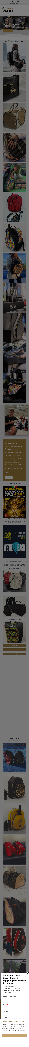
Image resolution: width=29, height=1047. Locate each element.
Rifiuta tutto (14, 1043)
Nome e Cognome (10, 996)
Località (6, 1011)
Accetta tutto (14, 1036)
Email (5, 1005)
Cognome (18, 1001)
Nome (4, 1001)
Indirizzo (6, 1018)
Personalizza (14, 1040)
